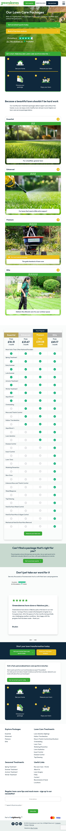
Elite (6, 741)
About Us (37, 769)
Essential (8, 734)
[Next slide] (35, 640)
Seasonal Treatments (14, 762)
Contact (36, 777)
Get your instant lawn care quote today (21, 652)
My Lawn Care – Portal (41, 767)
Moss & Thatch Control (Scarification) (46, 739)
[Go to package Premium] (58, 219)
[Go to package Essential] (58, 119)
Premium (8, 739)
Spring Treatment (10, 767)
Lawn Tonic (37, 744)
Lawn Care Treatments (44, 729)
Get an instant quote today (18, 25)
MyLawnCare (52, 3)
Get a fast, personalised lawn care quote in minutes (27, 54)
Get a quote (29, 3)
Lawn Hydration (39, 749)
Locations (37, 782)
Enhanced (8, 736)
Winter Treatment (11, 775)
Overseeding (38, 741)
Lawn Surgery (38, 772)
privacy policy (17, 805)
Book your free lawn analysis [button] (45, 652)
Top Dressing (38, 757)
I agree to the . (14, 805)
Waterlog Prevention (41, 747)
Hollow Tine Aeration (41, 736)
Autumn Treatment (11, 772)
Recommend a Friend (41, 780)
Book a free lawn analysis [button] (17, 31)
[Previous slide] (31, 640)
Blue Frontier (34, 828)
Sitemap (31, 825)
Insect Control (38, 752)
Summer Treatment (11, 769)
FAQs (36, 775)
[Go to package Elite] (58, 270)
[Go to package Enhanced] (58, 169)
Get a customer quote (32, 561)
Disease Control (39, 755)
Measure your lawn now (33, 533)
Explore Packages (13, 729)
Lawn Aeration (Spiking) (41, 734)
